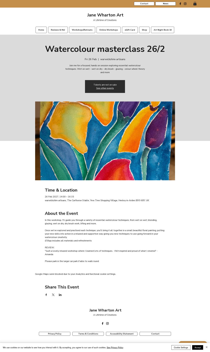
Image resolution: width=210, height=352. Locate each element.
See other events (105, 88)
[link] (195, 3)
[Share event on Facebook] (46, 295)
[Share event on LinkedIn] (60, 295)
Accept (198, 347)
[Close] (206, 347)
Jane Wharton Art (104, 15)
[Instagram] (185, 3)
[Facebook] (180, 3)
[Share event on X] (53, 295)
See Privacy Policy (115, 347)
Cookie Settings (181, 347)
